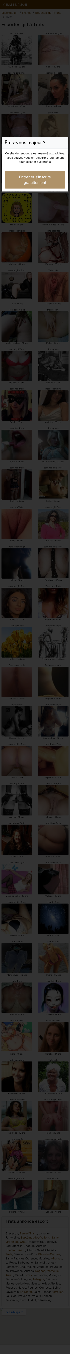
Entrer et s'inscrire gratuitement (35, 180)
